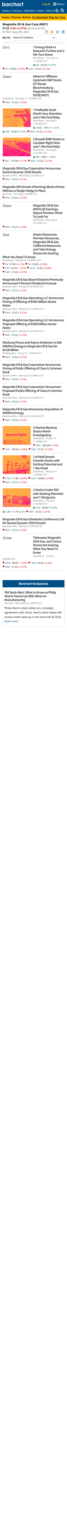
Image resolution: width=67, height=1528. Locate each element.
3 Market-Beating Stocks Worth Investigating (45, 431)
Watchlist (29, 10)
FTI (6, 68)
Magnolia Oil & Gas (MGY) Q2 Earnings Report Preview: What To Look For (47, 211)
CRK (7, 131)
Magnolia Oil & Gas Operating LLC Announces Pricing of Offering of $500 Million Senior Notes (33, 301)
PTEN (8, 478)
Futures (17, 10)
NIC (7, 160)
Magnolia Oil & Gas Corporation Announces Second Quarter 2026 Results (31, 170)
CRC (7, 268)
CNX (38, 507)
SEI (37, 64)
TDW (33, 562)
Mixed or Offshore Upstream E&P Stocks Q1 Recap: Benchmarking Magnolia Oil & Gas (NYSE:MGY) (47, 85)
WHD (8, 562)
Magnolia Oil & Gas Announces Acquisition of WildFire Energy (32, 411)
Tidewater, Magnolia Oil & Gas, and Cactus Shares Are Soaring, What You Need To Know (47, 545)
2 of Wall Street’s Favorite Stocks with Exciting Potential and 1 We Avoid (47, 462)
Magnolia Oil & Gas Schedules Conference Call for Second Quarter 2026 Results (33, 521)
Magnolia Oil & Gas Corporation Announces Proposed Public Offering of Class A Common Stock (32, 390)
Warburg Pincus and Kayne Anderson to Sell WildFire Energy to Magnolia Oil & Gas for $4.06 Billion (31, 346)
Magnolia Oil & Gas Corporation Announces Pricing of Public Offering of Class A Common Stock (32, 368)
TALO (32, 268)
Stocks (6, 10)
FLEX (33, 478)
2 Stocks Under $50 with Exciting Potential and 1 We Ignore (48, 493)
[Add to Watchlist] (57, 31)
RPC (38, 156)
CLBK (8, 511)
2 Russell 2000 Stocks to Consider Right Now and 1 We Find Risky (48, 142)
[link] (63, 32)
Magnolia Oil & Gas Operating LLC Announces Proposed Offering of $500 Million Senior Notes (33, 323)
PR (29, 264)
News (40, 10)
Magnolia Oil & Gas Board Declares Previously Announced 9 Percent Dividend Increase (32, 281)
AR (6, 264)
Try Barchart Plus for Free (49, 17)
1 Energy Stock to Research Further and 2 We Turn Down (48, 50)
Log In (46, 4)
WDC (38, 445)
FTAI (7, 449)
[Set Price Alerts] (52, 32)
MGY (31, 68)
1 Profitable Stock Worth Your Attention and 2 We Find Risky (47, 113)
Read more (11, 621)
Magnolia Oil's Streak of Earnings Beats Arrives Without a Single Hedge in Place (33, 188)
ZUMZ (39, 127)
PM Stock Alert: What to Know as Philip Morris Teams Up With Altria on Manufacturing (30, 596)
